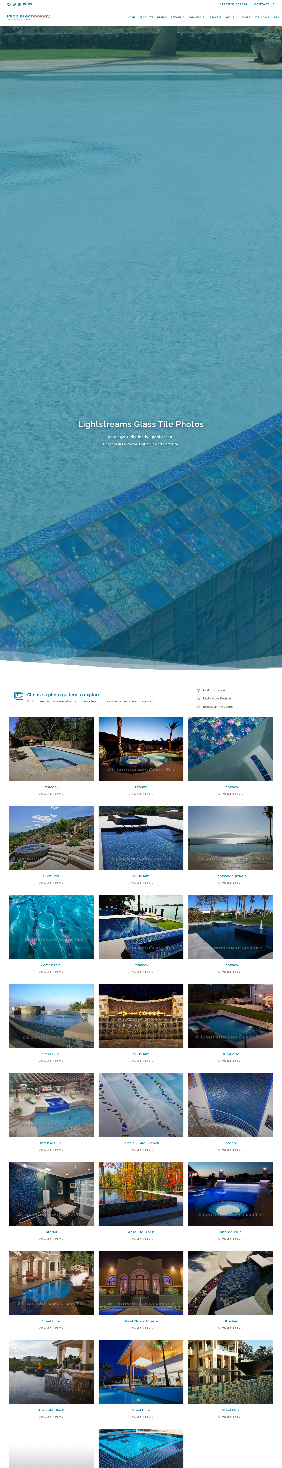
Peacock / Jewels (230, 876)
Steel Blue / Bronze (141, 1321)
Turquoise (230, 1054)
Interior (230, 1143)
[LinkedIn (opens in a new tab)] (19, 4)
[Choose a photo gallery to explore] (18, 695)
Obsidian (230, 1321)
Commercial (51, 965)
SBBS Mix (51, 876)
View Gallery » (51, 794)
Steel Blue (51, 1054)
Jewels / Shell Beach (141, 1143)
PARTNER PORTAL (234, 4)
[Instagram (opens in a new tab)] (14, 4)
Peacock (51, 787)
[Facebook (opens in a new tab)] (9, 4)
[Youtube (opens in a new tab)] (25, 4)
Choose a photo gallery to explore (64, 694)
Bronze (141, 787)
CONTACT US (264, 4)
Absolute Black (141, 1232)
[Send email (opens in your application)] (30, 4)
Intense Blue (51, 1143)
